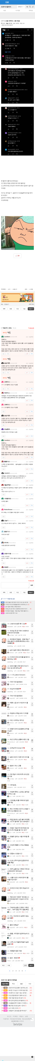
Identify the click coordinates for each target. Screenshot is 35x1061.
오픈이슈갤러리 (6, 7)
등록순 (10, 328)
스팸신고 (14, 289)
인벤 (7, 2)
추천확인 (3, 289)
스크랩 (31, 289)
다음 (24, 308)
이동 (8, 353)
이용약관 (6, 1019)
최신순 (14, 328)
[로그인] (29, 2)
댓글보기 (31, 592)
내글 (4, 10)
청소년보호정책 (27, 1019)
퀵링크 (21, 1016)
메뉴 (2, 304)
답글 (3, 353)
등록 (32, 585)
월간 (21, 984)
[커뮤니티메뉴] (2, 2)
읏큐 (4, 23)
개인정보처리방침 (15, 1019)
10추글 (31, 10)
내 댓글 (18, 10)
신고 (9, 289)
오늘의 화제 (5, 984)
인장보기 (6, 304)
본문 (11, 308)
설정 (26, 1016)
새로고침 (31, 328)
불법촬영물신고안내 (17, 1021)
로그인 (9, 1016)
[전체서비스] (33, 2)
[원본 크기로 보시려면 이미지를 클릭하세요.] (17, 47)
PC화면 (15, 1016)
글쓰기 (33, 7)
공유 (26, 289)
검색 (25, 965)
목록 (4, 308)
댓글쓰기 (31, 308)
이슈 (30, 984)
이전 (17, 308)
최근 (3, 965)
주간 (13, 984)
